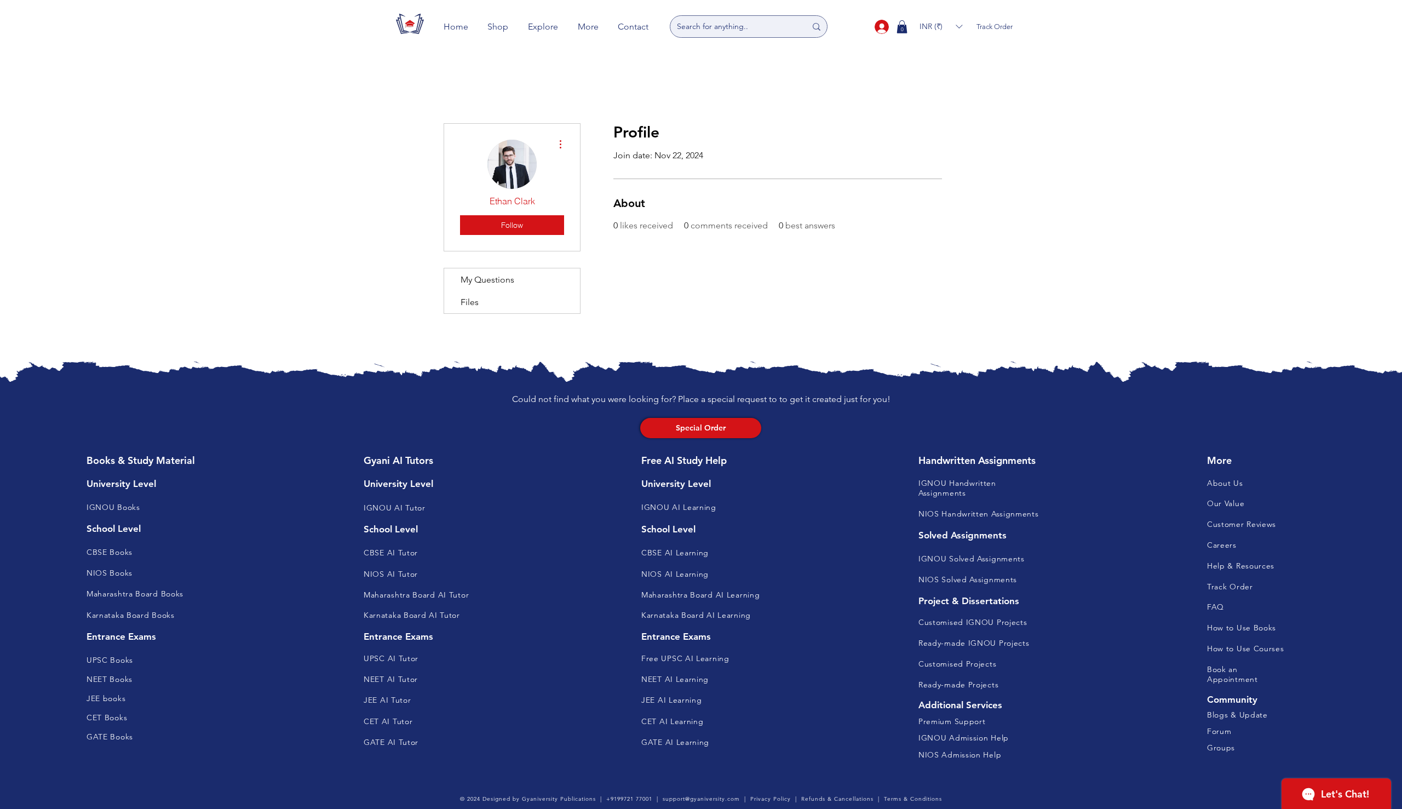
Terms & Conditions (913, 798)
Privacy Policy (770, 798)
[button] (498, 26)
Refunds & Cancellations (837, 798)
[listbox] (940, 26)
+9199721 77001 (629, 798)
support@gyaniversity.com (701, 798)
